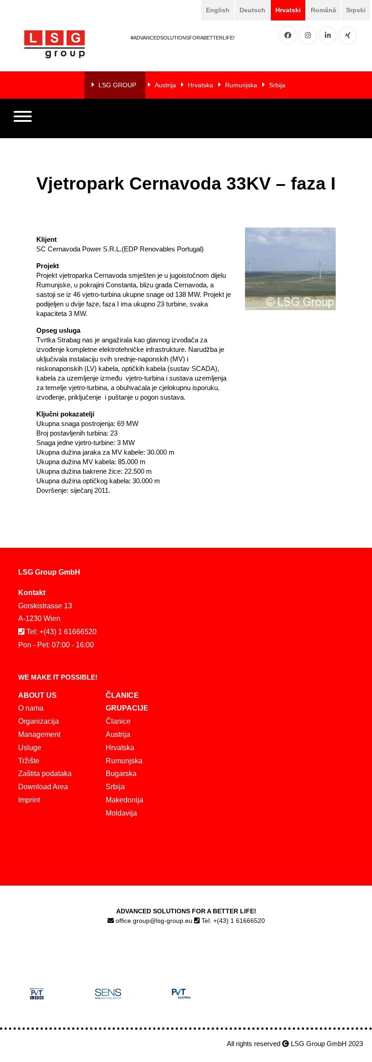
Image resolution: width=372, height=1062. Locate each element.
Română (323, 10)
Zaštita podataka (45, 773)
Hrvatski (288, 10)
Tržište (28, 761)
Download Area (43, 787)
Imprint (29, 800)
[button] (23, 118)
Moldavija (121, 813)
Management (39, 734)
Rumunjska (241, 85)
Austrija (165, 85)
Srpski (356, 10)
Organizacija (38, 721)
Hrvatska (200, 85)
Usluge (29, 747)
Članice (118, 721)
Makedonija (124, 800)
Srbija (277, 85)
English (218, 10)
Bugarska (121, 773)
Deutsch (252, 10)
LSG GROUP (117, 85)
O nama (31, 708)
